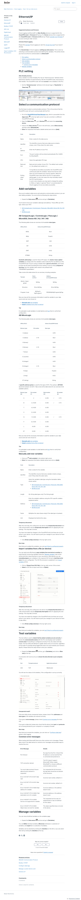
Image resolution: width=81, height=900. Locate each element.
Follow (61, 21)
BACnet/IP (7, 42)
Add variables (26, 61)
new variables (30, 302)
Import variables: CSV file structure (10, 52)
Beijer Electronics (8, 9)
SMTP (5, 45)
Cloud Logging (17, 9)
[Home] (7, 2)
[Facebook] (19, 835)
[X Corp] (22, 835)
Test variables (26, 63)
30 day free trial (50, 45)
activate (27, 45)
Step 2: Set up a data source (30, 9)
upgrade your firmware (56, 37)
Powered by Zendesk (74, 898)
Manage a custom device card (27, 869)
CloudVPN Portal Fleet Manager (36, 114)
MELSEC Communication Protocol (8, 37)
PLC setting (25, 57)
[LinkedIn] (24, 835)
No (46, 844)
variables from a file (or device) (32, 304)
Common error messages (31, 64)
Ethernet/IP (7, 23)
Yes (37, 844)
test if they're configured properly (53, 546)
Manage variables (27, 66)
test (49, 311)
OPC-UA (6, 29)
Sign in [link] (73, 2)
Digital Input (7, 32)
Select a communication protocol (31, 59)
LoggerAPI (7, 48)
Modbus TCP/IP (8, 26)
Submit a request (65, 2)
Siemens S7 (7, 20)
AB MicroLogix (26, 212)
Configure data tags (55, 732)
